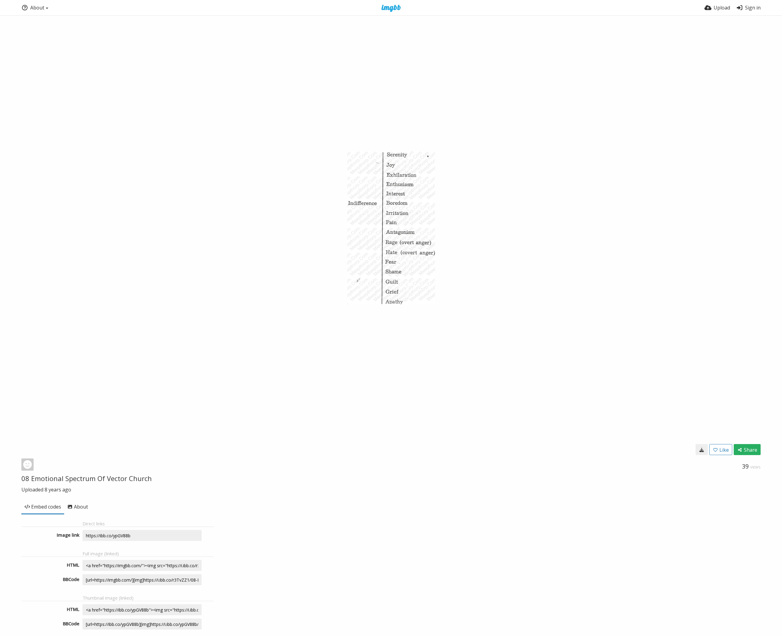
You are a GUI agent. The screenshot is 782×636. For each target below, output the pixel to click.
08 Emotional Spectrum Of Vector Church (86, 478)
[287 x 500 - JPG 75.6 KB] (702, 449)
